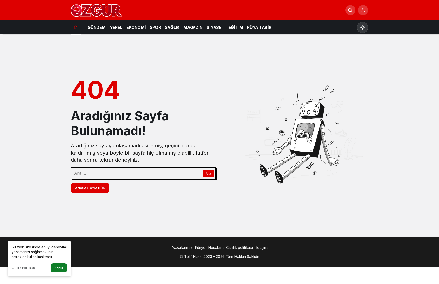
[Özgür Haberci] (96, 9)
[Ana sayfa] (75, 27)
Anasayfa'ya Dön (90, 188)
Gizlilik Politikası (24, 268)
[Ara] (350, 10)
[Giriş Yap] (363, 10)
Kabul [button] (59, 268)
